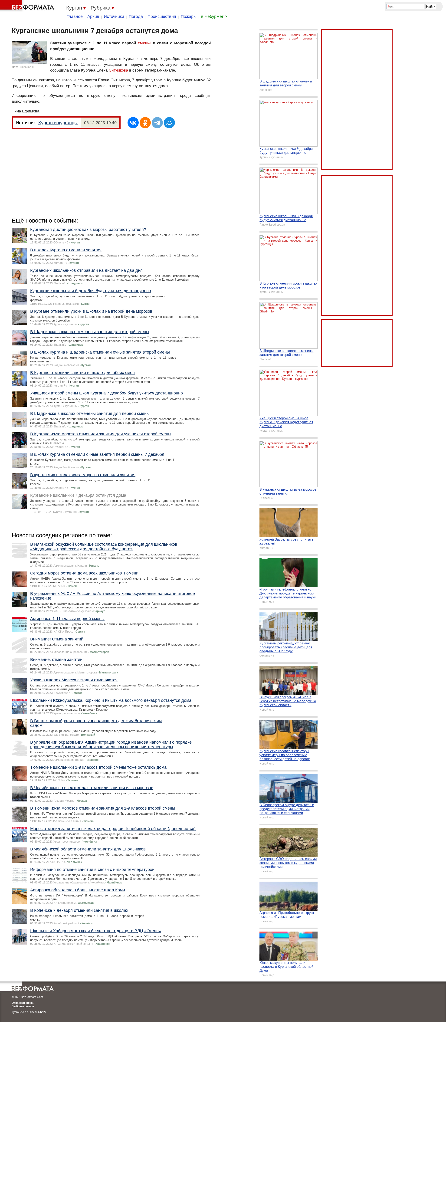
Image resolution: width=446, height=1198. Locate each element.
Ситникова (118, 70)
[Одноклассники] (145, 122)
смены (144, 43)
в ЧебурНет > (214, 16)
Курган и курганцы (58, 122)
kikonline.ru (27, 67)
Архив (93, 16)
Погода (136, 16)
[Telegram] (157, 122)
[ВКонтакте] (133, 122)
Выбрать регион (23, 1006)
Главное (74, 16)
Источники (114, 16)
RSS (43, 1012)
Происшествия (162, 16)
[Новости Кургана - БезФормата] (28, 6)
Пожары (189, 16)
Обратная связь (22, 1002)
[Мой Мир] (169, 122)
